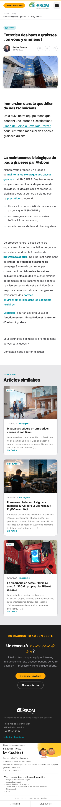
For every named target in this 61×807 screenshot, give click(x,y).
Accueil (6, 13)
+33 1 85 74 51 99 (11, 731)
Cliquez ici (9, 312)
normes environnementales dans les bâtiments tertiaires (27, 299)
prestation (13, 198)
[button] (56, 5)
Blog (14, 13)
